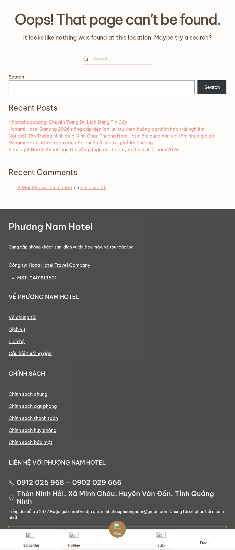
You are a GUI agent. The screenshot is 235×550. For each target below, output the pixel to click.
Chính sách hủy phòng (32, 430)
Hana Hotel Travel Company (59, 265)
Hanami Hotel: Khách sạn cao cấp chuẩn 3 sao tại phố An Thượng (81, 143)
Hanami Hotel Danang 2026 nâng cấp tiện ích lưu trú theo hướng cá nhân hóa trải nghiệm (106, 129)
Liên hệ (17, 341)
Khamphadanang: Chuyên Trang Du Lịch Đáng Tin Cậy (68, 122)
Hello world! (93, 187)
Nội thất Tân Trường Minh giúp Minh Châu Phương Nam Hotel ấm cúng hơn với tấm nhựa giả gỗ (111, 136)
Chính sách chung (28, 394)
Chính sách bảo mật (30, 442)
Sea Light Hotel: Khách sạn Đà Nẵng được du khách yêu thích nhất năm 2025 (94, 149)
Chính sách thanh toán (33, 418)
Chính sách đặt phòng (33, 406)
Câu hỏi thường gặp (30, 353)
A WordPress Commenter (45, 187)
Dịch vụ (17, 329)
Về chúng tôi (22, 317)
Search (16, 77)
